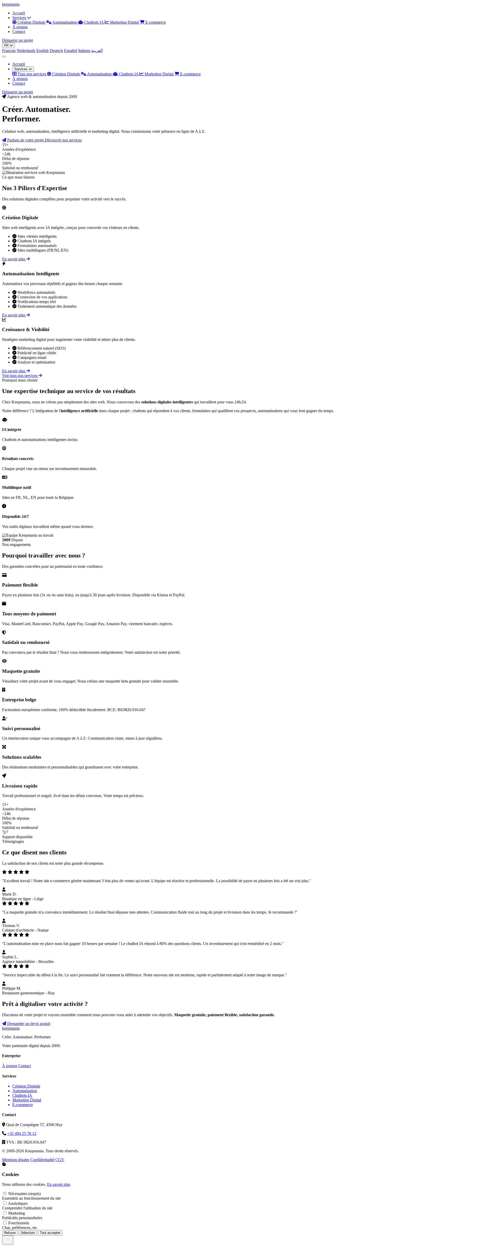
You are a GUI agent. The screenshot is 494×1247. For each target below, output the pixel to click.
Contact (18, 31)
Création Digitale (31, 22)
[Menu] (4, 56)
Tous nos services (31, 74)
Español (70, 50)
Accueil (18, 13)
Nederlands (26, 50)
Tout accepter (50, 1233)
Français (9, 50)
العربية (97, 50)
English (42, 50)
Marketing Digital (124, 22)
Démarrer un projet (17, 40)
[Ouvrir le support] (7, 1240)
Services (19, 17)
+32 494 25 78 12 (21, 1133)
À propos (20, 27)
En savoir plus (14, 259)
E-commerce (155, 22)
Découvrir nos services (63, 140)
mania (11, 4)
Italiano (84, 50)
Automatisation (64, 22)
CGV (59, 1159)
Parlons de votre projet (25, 140)
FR (7, 45)
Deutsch (56, 50)
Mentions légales (15, 1159)
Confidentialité (42, 1159)
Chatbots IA (94, 22)
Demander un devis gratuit (28, 1023)
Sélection (28, 1233)
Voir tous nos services (20, 375)
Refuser (10, 1233)
